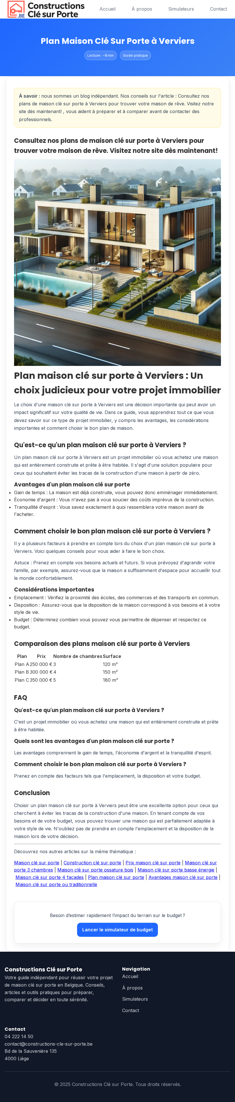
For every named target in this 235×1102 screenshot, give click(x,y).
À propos (142, 9)
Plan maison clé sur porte (116, 877)
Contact (218, 9)
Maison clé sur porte (36, 863)
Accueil (107, 9)
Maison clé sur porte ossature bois (95, 870)
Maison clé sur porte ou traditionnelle (56, 884)
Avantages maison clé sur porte (183, 877)
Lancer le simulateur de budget (117, 930)
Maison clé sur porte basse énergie (176, 870)
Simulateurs (181, 9)
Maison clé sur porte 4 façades (49, 877)
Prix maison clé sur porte (153, 863)
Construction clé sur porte (92, 863)
